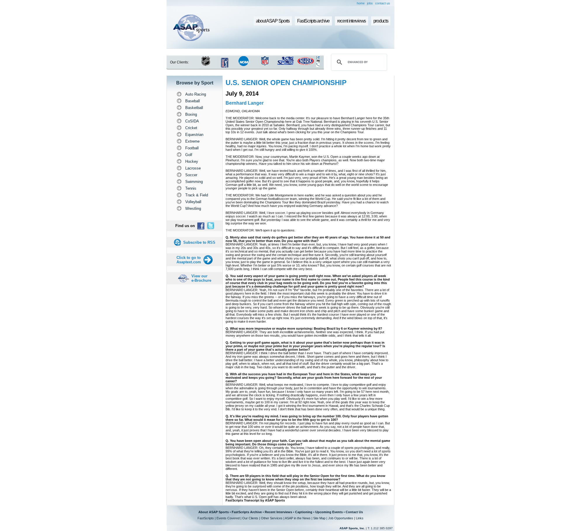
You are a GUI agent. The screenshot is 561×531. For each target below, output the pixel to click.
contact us (382, 3)
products (380, 20)
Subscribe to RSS (199, 242)
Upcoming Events (329, 512)
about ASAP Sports (273, 20)
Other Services (272, 518)
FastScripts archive (313, 20)
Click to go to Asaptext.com (188, 259)
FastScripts (206, 518)
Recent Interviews (278, 512)
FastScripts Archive (247, 512)
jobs (370, 3)
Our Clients (250, 518)
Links (359, 518)
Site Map (319, 518)
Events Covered (228, 518)
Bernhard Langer (245, 103)
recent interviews (351, 20)
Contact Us (354, 512)
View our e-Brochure (201, 278)
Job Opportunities (340, 518)
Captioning (303, 512)
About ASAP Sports (213, 512)
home (361, 3)
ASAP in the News (298, 518)
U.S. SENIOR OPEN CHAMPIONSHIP (286, 83)
